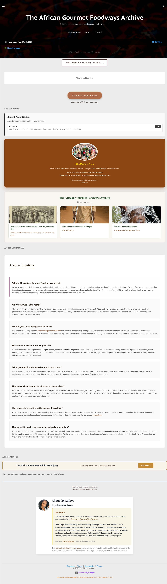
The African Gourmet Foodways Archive (85, 17)
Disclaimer (71, 566)
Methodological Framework (49, 331)
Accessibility (90, 566)
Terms (79, 566)
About (87, 33)
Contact (98, 33)
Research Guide (74, 33)
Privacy (100, 566)
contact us (97, 415)
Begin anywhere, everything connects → (85, 62)
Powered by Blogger (86, 573)
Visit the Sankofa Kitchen (85, 95)
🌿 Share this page (12, 48)
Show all (157, 42)
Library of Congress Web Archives (84, 519)
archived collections (68, 541)
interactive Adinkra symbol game (69, 548)
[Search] (163, 6)
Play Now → (146, 465)
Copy (158, 126)
